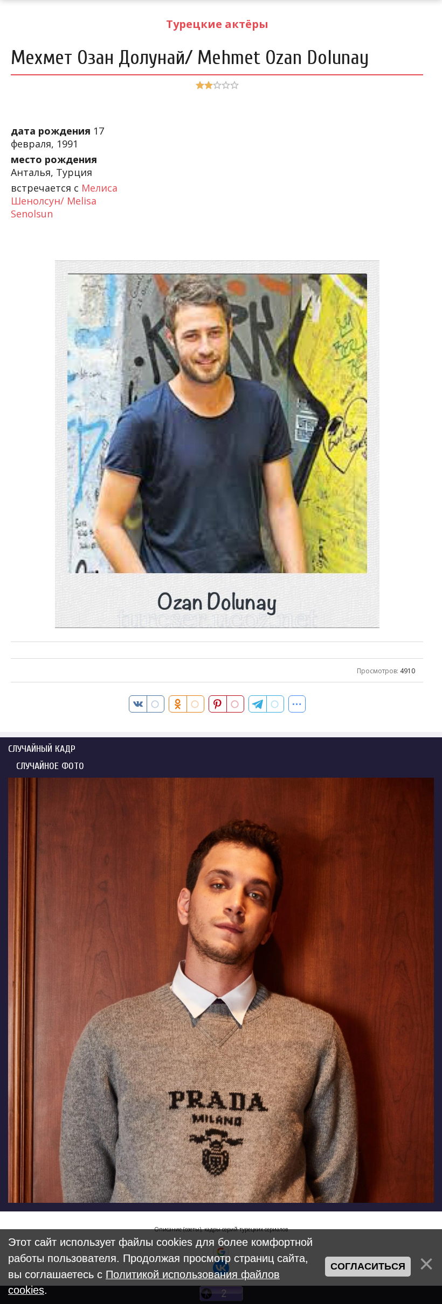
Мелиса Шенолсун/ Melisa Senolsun (64, 200)
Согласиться (367, 1266)
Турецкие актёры (217, 24)
